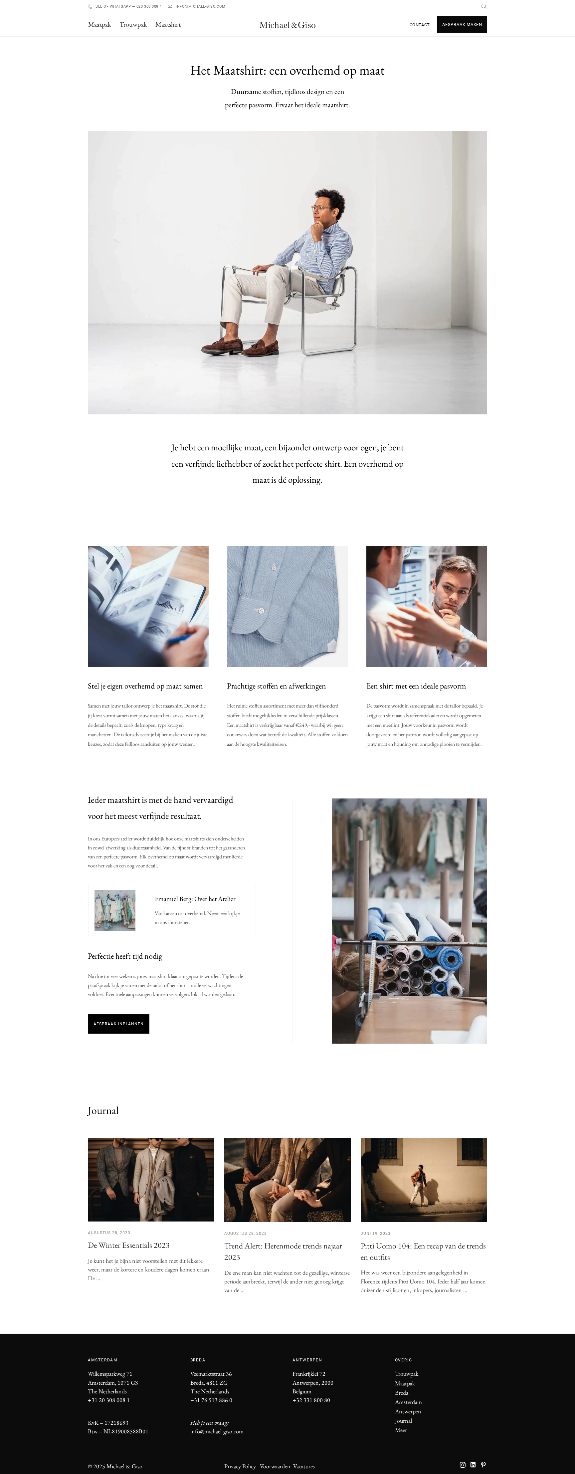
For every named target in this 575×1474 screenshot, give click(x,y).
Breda (401, 1392)
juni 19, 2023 (376, 1233)
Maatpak (405, 1383)
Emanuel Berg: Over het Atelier (195, 898)
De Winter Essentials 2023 (129, 1245)
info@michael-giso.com (201, 6)
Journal (403, 1420)
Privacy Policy (240, 1466)
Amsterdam (408, 1402)
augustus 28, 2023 (109, 1232)
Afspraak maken (462, 24)
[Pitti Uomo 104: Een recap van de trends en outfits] (424, 1180)
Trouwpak (406, 1373)
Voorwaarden (275, 1466)
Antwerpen (408, 1411)
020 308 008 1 (148, 6)
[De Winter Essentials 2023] (151, 1180)
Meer (401, 1430)
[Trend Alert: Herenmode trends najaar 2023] (287, 1180)
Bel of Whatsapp (114, 6)
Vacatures (304, 1466)
